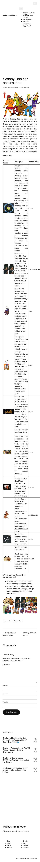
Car (15, 621)
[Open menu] (35, 3)
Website (5, 702)
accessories (7, 621)
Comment (6, 664)
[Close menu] (21, 8)
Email (5, 694)
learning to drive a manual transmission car (21, 235)
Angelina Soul (13, 87)
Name (5, 685)
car (22, 119)
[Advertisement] (20, 51)
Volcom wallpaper (21, 456)
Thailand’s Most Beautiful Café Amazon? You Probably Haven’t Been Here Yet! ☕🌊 (15, 740)
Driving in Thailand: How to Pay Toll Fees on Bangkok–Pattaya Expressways (16, 750)
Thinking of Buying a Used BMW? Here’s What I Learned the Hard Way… (16, 760)
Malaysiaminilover (10, 15)
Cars (20, 621)
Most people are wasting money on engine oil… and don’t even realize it (15, 770)
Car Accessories (24, 87)
